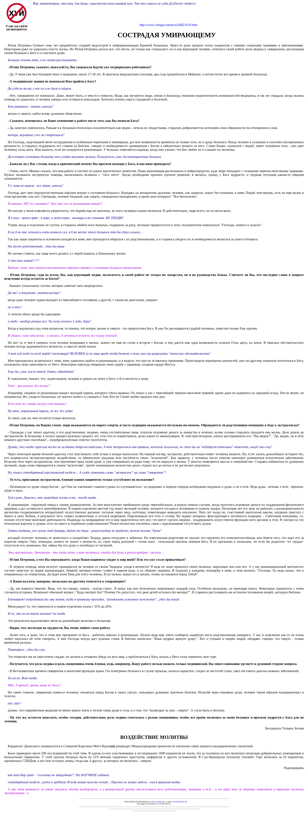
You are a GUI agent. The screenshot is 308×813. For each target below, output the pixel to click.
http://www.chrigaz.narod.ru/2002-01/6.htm (168, 25)
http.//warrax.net (158, 802)
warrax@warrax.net (179, 802)
